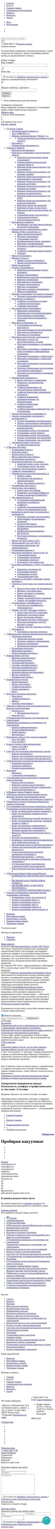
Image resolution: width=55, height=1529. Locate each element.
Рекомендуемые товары (17, 921)
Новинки (10, 914)
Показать (10, 937)
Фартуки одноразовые (27, 287)
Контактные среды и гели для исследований (26, 1249)
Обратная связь (8, 1448)
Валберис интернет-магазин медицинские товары (24, 1078)
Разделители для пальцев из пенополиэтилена (29, 479)
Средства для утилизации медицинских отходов (28, 1254)
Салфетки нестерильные (28, 303)
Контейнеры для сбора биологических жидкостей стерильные (34, 225)
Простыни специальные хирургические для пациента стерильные (35, 369)
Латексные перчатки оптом (30, 639)
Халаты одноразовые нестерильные (34, 421)
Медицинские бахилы (28, 713)
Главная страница (9, 1210)
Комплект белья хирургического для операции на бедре (33, 182)
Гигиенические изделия (41, 1256)
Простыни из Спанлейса (28, 335)
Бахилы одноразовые (27, 275)
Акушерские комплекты (28, 445)
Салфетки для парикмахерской (31, 507)
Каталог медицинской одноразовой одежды (31, 973)
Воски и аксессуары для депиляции (34, 588)
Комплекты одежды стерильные (21, 1342)
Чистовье (21, 1223)
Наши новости (7, 944)
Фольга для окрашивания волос (32, 509)
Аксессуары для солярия (28, 490)
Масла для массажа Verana (30, 617)
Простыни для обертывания (30, 244)
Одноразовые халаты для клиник (33, 430)
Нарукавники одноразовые (30, 282)
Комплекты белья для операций (32, 205)
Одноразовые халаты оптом (31, 433)
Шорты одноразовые (27, 291)
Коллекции (6, 1023)
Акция (9, 17)
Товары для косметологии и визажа (34, 598)
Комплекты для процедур (29, 569)
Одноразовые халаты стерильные (33, 435)
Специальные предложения (19, 10)
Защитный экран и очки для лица (33, 464)
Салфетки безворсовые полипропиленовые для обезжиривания (28, 399)
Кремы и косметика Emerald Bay (32, 495)
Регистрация (12, 24)
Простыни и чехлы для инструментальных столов (30, 340)
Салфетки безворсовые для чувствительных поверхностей (31, 388)
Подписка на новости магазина (15, 1004)
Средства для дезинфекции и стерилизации (30, 606)
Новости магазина (12, 1015)
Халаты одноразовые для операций (34, 437)
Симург (13, 1218)
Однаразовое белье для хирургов (32, 215)
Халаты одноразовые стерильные (26, 1286)
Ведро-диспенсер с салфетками (31, 380)
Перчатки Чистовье (27, 524)
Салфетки (22, 505)
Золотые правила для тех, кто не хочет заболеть (22, 1049)
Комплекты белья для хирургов (32, 208)
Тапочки (21, 253)
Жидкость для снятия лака (29, 591)
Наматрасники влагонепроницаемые (34, 313)
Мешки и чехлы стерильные (31, 260)
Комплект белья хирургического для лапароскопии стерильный (33, 177)
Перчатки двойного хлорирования (33, 641)
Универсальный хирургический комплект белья (31, 163)
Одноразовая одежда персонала (20, 1335)
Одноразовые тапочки (28, 560)
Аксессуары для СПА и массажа (32, 612)
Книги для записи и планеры (31, 593)
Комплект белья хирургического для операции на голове (33, 187)
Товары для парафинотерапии (31, 600)
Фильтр (4, 1162)
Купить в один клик (30, 1499)
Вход (8, 22)
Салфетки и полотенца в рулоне (32, 301)
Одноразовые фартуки (27, 576)
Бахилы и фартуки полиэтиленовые (28, 1236)
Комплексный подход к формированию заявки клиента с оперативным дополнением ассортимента (27, 1031)
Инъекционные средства (17, 1228)
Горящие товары (13, 8)
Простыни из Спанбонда (30, 332)
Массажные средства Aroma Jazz (33, 619)
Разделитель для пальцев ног (30, 562)
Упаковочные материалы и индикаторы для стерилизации (26, 1245)
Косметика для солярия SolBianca (33, 493)
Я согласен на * (26, 1497)
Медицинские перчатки (41, 1225)
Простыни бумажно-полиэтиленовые (34, 330)
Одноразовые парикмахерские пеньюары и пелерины (31, 501)
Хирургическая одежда (28, 220)
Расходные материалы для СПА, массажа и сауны (32, 623)
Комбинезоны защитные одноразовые (35, 277)
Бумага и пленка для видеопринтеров (23, 1252)
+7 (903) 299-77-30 (9, 1450)
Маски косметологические (29, 234)
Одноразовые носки (26, 555)
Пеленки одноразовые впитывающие (34, 296)
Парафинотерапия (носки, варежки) (34, 241)
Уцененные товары (15, 923)
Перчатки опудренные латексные (32, 646)
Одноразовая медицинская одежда (27, 987)
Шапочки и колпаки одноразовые (33, 289)
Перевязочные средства (17, 1230)
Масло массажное (26, 596)
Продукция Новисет (36, 1283)
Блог (3, 1045)
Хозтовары (11, 1259)
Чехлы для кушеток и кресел (31, 483)
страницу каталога (32, 1203)
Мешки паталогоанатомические (32, 263)
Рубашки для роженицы (28, 284)
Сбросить (10, 939)
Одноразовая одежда (27, 239)
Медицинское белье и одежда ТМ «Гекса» (30, 946)
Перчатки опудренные (27, 643)
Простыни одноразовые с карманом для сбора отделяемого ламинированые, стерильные (35, 351)
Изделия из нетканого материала (21, 1232)
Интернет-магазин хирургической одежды (25, 1271)
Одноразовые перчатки (28, 557)
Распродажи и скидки (16, 919)
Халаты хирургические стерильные (34, 423)
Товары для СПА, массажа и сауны (34, 627)
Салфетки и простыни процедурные (34, 251)
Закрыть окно (7, 112)
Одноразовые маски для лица (31, 466)
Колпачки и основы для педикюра (33, 517)
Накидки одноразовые (27, 279)
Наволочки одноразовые (28, 311)
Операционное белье (27, 217)
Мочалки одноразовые (28, 236)
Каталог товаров (8, 124)
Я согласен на (26, 77)
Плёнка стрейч (24, 476)
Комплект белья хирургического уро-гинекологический (34, 201)
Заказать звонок (25, 44)
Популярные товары (15, 916)
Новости (10, 13)
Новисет (20, 1220)
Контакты (10, 15)
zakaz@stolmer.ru (44, 1400)
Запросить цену (24, 1524)
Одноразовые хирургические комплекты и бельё (28, 1280)
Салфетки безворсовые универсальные (27, 405)
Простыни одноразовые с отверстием (35, 356)
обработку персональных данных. (32, 77)
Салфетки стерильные (27, 306)
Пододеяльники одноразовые (31, 315)
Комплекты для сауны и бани (31, 615)
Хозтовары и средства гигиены (32, 631)
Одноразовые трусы (27, 574)
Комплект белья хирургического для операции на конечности (33, 192)
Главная (10, 3)
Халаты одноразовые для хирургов (34, 440)
